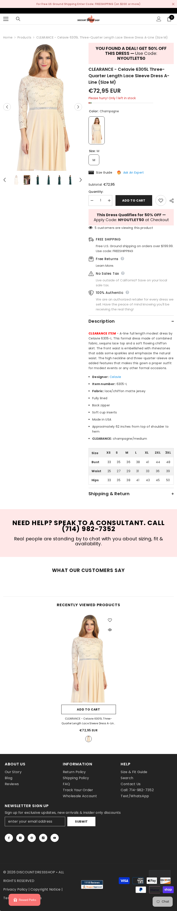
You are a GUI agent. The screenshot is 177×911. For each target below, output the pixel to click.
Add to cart (133, 200)
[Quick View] (110, 630)
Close (173, 4)
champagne (88, 739)
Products (24, 37)
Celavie (115, 377)
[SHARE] (170, 201)
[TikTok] (43, 838)
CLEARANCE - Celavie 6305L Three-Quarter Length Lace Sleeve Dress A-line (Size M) (88, 721)
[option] (42, 107)
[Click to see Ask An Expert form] (160, 881)
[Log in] (158, 19)
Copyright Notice (45, 889)
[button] (7, 107)
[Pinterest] (32, 838)
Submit (81, 821)
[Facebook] (9, 838)
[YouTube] (55, 838)
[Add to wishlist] (160, 200)
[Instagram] (20, 838)
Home (8, 37)
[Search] (18, 19)
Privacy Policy (15, 889)
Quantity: (95, 192)
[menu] (5, 19)
